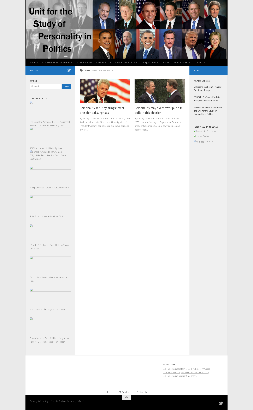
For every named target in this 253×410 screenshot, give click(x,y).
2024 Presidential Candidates (56, 62)
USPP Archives (124, 392)
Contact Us (200, 62)
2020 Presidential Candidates (90, 62)
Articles (166, 62)
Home (33, 62)
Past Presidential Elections (122, 62)
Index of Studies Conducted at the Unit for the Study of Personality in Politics (208, 110)
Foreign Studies (148, 62)
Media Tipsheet (181, 62)
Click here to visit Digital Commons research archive (185, 372)
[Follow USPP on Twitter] (69, 70)
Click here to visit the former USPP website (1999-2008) (186, 368)
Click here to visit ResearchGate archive (180, 376)
